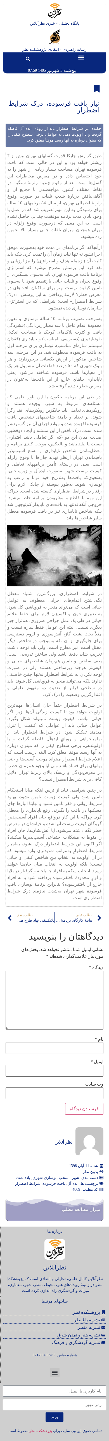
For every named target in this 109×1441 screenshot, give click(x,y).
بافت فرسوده (54, 1183)
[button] (81, 57)
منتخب (64, 1178)
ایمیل (97, 1062)
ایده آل (73, 1183)
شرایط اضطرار (28, 1183)
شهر (75, 1178)
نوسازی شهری (44, 1178)
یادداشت (23, 1178)
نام (99, 1039)
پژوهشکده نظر (40, 1431)
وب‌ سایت (94, 1084)
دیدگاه (96, 967)
